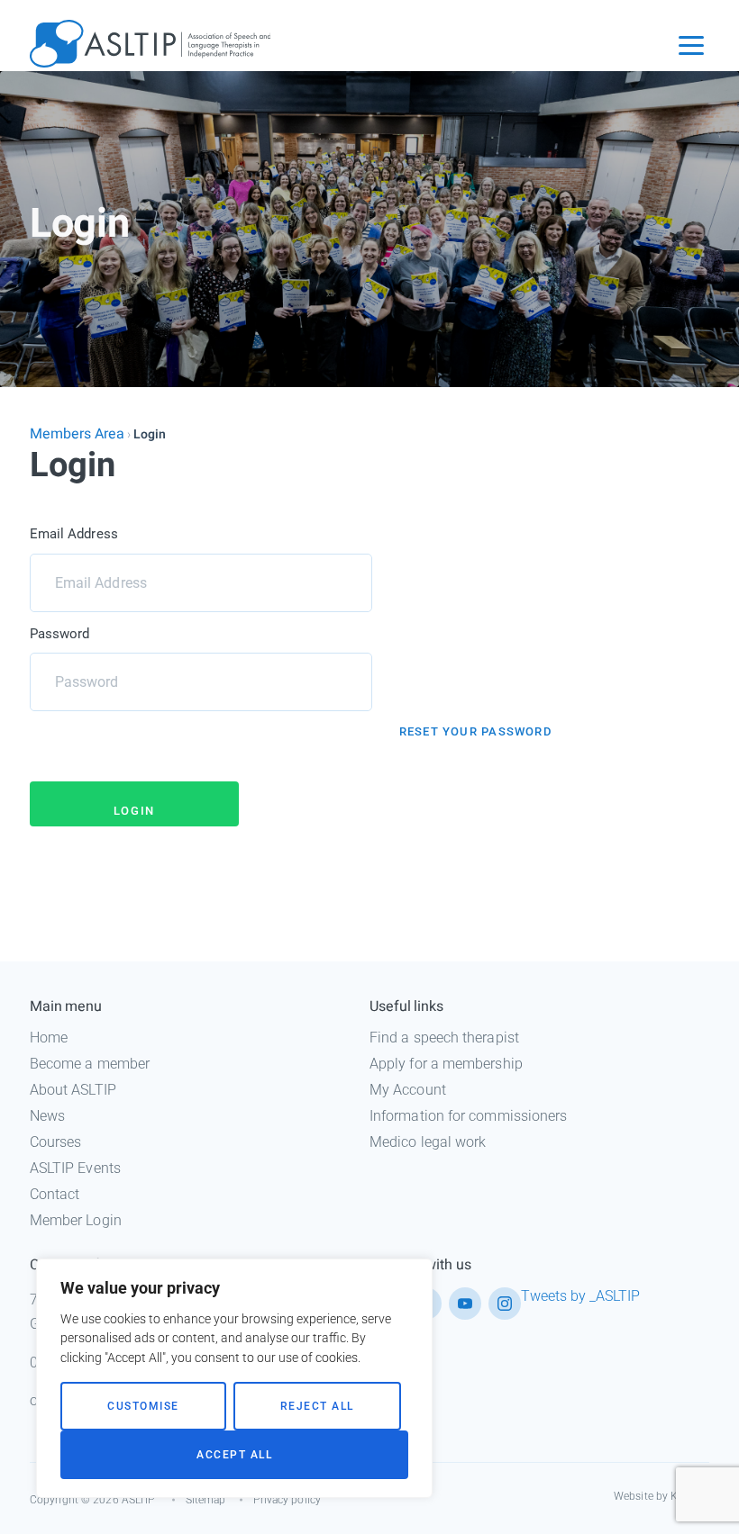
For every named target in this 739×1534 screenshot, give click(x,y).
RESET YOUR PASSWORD (475, 731)
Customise (143, 1406)
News (47, 1115)
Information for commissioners (468, 1115)
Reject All (317, 1406)
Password (60, 634)
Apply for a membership (446, 1063)
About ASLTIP (73, 1089)
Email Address (74, 534)
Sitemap (206, 1499)
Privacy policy (287, 1499)
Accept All (234, 1454)
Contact (55, 1194)
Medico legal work (428, 1141)
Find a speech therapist (444, 1037)
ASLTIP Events (75, 1168)
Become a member (90, 1063)
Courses (56, 1141)
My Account (408, 1089)
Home (49, 1037)
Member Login (76, 1220)
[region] (234, 1378)
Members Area (77, 434)
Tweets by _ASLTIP (580, 1295)
